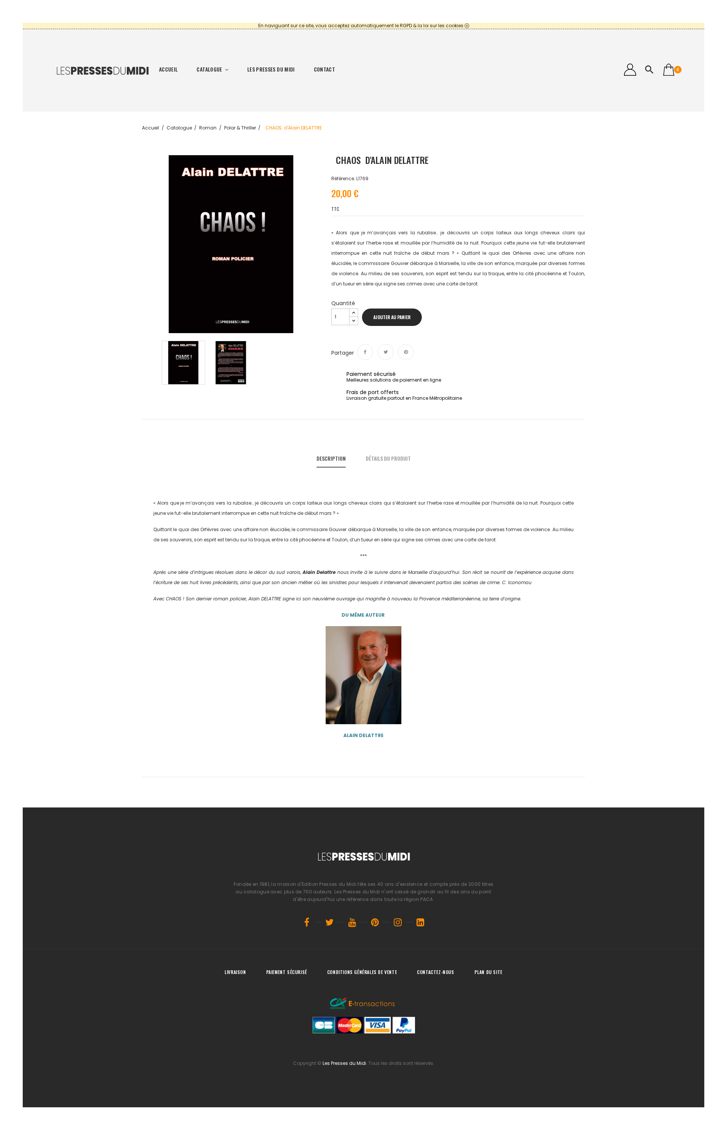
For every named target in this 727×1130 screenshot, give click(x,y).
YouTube (352, 922)
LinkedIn (420, 922)
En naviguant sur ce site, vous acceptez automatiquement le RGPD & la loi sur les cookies (360, 25)
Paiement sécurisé (286, 972)
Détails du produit (388, 458)
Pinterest (406, 352)
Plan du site (488, 972)
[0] (669, 70)
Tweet (385, 352)
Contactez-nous (435, 972)
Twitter (329, 922)
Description (331, 458)
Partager (365, 352)
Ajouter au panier (391, 317)
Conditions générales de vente (362, 972)
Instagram (397, 922)
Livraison (235, 972)
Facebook (306, 922)
